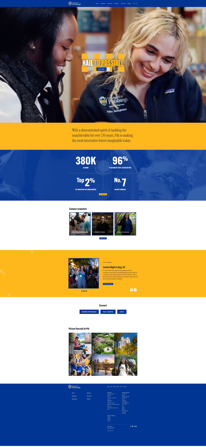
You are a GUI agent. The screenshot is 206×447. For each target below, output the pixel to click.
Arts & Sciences (124, 393)
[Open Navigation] (137, 3)
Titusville (108, 420)
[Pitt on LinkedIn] (132, 426)
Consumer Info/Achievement (111, 397)
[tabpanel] (103, 273)
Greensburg (109, 418)
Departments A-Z (109, 400)
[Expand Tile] (90, 334)
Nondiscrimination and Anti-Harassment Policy (113, 405)
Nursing (123, 408)
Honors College (124, 404)
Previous (131, 290)
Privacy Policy (109, 406)
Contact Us (109, 399)
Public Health (124, 412)
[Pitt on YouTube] (136, 426)
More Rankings (103, 194)
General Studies (124, 401)
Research (117, 3)
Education (123, 399)
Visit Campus (108, 312)
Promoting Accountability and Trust (112, 407)
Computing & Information (126, 396)
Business (123, 395)
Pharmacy (123, 409)
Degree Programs (89, 312)
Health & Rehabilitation (125, 402)
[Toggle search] (134, 3)
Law (122, 405)
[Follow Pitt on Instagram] (130, 426)
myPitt (117, 386)
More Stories (103, 238)
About (97, 3)
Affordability (109, 395)
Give (121, 386)
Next (135, 290)
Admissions (110, 3)
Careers (124, 386)
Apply (122, 312)
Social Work (124, 413)
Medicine (123, 406)
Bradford (108, 417)
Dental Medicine (124, 397)
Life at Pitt (123, 3)
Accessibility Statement (110, 393)
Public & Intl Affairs (125, 410)
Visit (111, 386)
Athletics (129, 3)
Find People (109, 401)
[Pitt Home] (74, 387)
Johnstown (109, 419)
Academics (103, 3)
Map (114, 386)
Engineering (123, 400)
